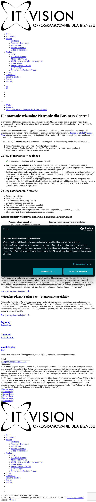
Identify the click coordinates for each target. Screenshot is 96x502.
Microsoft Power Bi (19, 59)
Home (8, 34)
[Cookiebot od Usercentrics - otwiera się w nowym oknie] (82, 229)
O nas (8, 72)
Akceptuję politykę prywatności (13, 361)
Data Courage (16, 63)
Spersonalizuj (46, 271)
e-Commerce (16, 45)
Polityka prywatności (75, 497)
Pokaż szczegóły (80, 264)
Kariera (9, 79)
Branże (9, 39)
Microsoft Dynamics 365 (21, 66)
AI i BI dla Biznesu (18, 57)
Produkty (9, 52)
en (7, 88)
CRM (13, 54)
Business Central (76, 133)
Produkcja (15, 41)
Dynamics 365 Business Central (23, 70)
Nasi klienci (10, 75)
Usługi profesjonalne (19, 50)
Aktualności (11, 36)
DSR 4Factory (16, 68)
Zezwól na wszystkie (78, 271)
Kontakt (9, 81)
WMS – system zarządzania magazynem (27, 61)
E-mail (3, 359)
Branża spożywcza (18, 48)
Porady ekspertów (13, 77)
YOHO (13, 500)
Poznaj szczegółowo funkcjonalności (15, 291)
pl (7, 86)
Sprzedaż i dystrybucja (20, 43)
